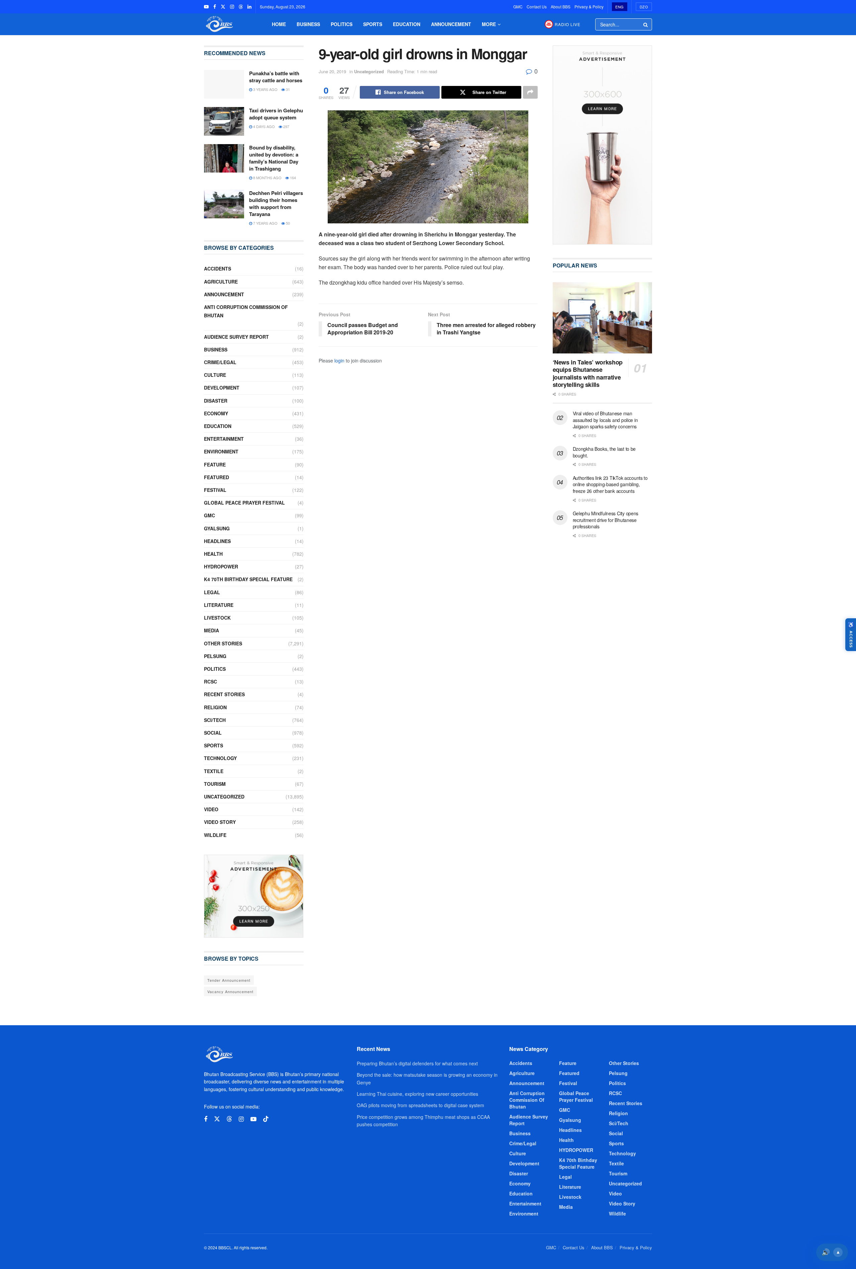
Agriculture (221, 281)
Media (211, 630)
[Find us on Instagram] (232, 6)
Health (213, 553)
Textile (213, 771)
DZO (644, 6)
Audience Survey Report (236, 336)
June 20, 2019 (332, 71)
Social (213, 732)
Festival (215, 490)
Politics (341, 24)
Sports (372, 24)
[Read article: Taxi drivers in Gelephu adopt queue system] (224, 121)
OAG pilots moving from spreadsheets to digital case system (420, 1105)
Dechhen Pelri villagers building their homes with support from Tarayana (276, 203)
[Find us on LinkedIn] (249, 6)
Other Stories (223, 643)
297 (285, 126)
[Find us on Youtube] (206, 6)
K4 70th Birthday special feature (248, 579)
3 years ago (265, 89)
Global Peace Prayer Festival (244, 502)
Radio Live (567, 24)
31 (287, 89)
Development (221, 387)
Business (308, 24)
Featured (216, 477)
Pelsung (215, 656)
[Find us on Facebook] (214, 6)
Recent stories (224, 694)
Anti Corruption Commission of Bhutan (246, 311)
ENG (619, 6)
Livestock (217, 617)
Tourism (215, 783)
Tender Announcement (228, 980)
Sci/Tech (215, 720)
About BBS (560, 6)
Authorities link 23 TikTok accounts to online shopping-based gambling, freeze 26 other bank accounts (610, 484)
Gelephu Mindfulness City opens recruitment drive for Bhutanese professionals (606, 520)
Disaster (215, 400)
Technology (220, 758)
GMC (518, 6)
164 (292, 177)
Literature (218, 605)
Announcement (451, 24)
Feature (215, 464)
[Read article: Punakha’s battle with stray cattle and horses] (224, 84)
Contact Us (537, 6)
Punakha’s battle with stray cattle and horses (275, 77)
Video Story (220, 822)
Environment (221, 451)
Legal (212, 592)
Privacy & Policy (589, 6)
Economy (216, 413)
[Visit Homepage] (218, 24)
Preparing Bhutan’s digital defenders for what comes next (417, 1063)
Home (279, 24)
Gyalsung (217, 528)
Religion (215, 707)
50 (287, 223)
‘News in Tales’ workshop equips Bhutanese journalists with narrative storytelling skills (588, 373)
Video (211, 809)
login (339, 360)
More (489, 24)
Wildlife (215, 835)
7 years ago (265, 223)
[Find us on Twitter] (223, 6)
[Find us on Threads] (241, 6)
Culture (215, 375)
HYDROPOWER (221, 566)
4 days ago (263, 126)
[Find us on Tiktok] (266, 1119)
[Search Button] (646, 24)
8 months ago (267, 177)
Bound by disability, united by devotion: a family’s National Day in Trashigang (273, 158)
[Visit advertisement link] (254, 896)
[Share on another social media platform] (530, 92)
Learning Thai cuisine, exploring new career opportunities (417, 1093)
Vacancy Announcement (230, 991)
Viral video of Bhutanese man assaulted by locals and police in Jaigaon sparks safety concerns (605, 420)
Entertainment (224, 438)
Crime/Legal (220, 362)
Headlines (217, 541)
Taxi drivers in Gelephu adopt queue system (276, 114)
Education (406, 24)
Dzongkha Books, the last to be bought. (604, 452)
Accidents (217, 268)
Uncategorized (369, 71)
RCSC (210, 681)
